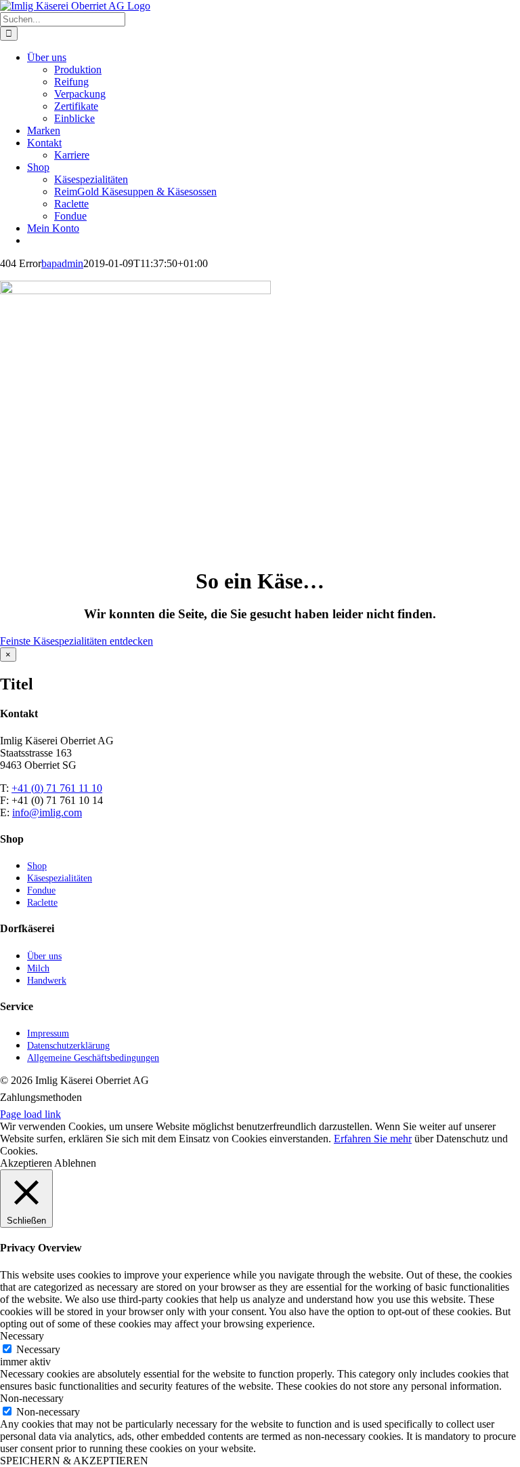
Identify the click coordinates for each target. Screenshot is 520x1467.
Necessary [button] (22, 1336)
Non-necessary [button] (32, 1398)
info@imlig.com (47, 812)
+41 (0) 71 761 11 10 (57, 788)
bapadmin (62, 263)
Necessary (38, 1349)
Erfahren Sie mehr (373, 1138)
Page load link (30, 1114)
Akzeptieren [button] (26, 1163)
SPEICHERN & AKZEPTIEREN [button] (74, 1460)
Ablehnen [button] (75, 1163)
